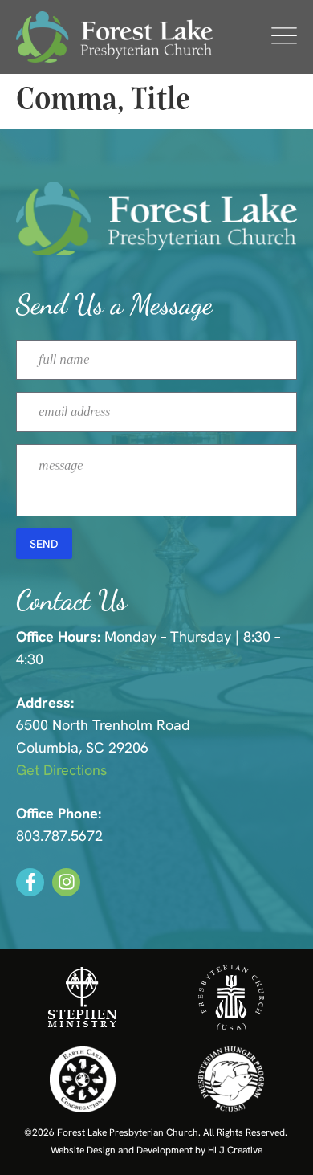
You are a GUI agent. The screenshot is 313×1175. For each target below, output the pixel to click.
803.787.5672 (59, 835)
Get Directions (61, 770)
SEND (44, 544)
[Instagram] (66, 882)
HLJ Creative (235, 1150)
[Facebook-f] (30, 882)
